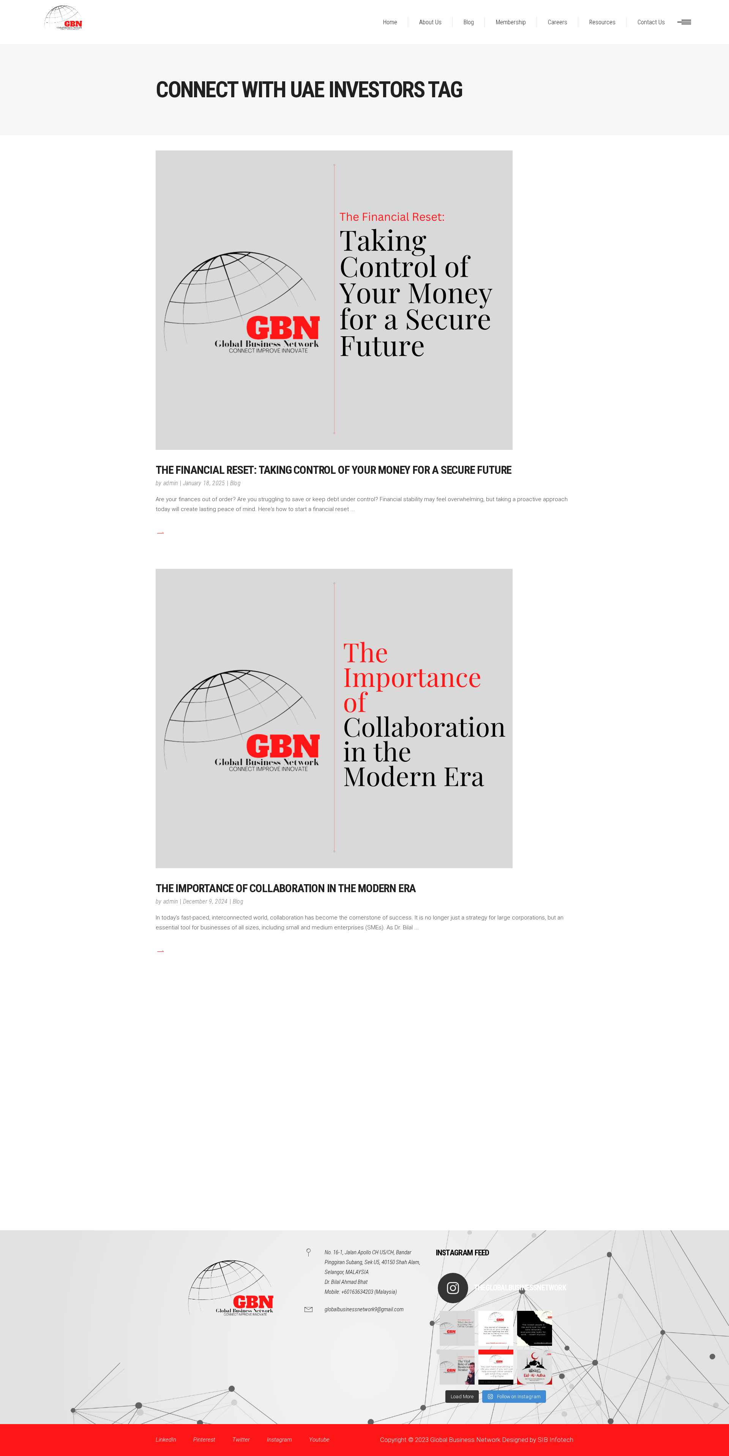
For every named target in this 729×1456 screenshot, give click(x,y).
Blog (235, 483)
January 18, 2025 (204, 483)
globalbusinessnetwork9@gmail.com (364, 1309)
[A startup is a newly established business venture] (457, 1328)
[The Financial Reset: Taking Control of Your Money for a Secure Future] (334, 300)
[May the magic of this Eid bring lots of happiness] (534, 1367)
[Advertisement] (228, 1116)
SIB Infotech (555, 1439)
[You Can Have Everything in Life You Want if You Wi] (495, 1367)
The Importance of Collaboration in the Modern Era (286, 888)
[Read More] (160, 533)
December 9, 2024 (205, 901)
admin (170, 483)
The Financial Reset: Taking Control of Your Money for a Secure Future (333, 469)
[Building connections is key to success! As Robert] (534, 1328)
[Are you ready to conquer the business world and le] (457, 1367)
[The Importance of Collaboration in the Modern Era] (334, 718)
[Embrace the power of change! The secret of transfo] (495, 1328)
